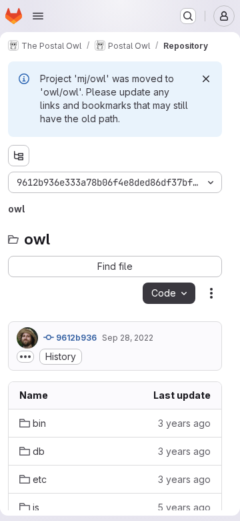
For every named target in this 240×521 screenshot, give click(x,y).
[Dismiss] (206, 79)
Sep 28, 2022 (127, 338)
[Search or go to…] (188, 16)
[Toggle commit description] (25, 357)
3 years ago (184, 423)
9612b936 (75, 338)
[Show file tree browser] (18, 155)
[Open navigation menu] (38, 16)
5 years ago (184, 507)
